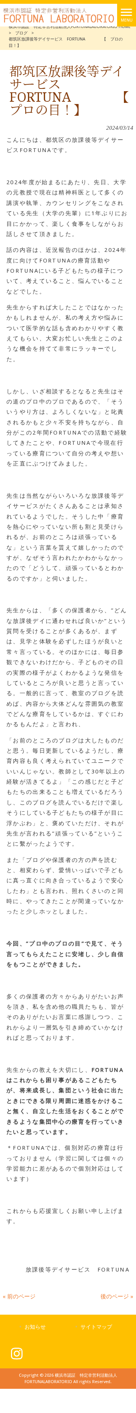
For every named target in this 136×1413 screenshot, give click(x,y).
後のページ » (116, 1296)
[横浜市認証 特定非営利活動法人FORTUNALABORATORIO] (58, 14)
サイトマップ (96, 1327)
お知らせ (35, 1327)
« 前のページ (19, 1296)
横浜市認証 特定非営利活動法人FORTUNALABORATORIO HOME (70, 26)
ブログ (21, 33)
